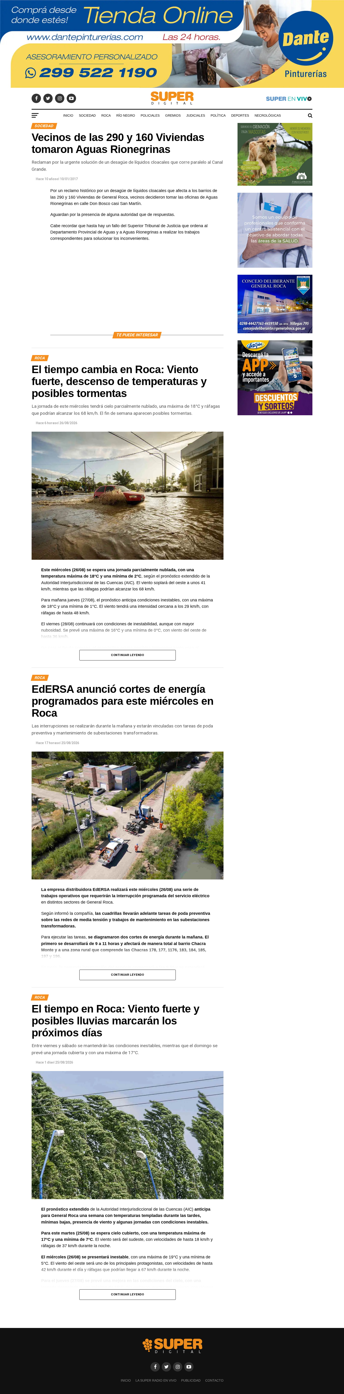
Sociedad (87, 115)
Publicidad (191, 1380)
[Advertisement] (136, 292)
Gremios (173, 115)
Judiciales (195, 115)
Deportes (240, 115)
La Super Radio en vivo (155, 1380)
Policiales (150, 115)
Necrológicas (268, 115)
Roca (106, 115)
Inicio (68, 115)
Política (218, 115)
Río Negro (125, 115)
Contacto (214, 1380)
